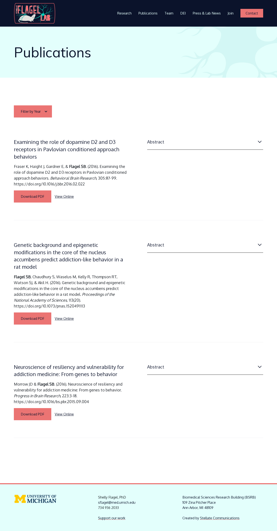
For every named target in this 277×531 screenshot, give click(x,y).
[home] (34, 13)
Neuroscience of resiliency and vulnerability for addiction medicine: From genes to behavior (69, 371)
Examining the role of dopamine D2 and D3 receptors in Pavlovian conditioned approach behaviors (66, 149)
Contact (252, 13)
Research (124, 13)
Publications (148, 13)
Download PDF (32, 196)
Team (168, 13)
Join (231, 13)
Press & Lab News (207, 13)
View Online (64, 196)
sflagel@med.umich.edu (116, 502)
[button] (33, 111)
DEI (183, 13)
